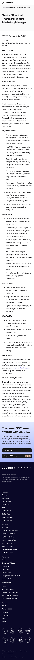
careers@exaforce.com (22, 368)
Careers (4, 7)
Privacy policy (5, 651)
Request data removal (7, 654)
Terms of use (23, 651)
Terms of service (14, 651)
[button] (30, 2)
